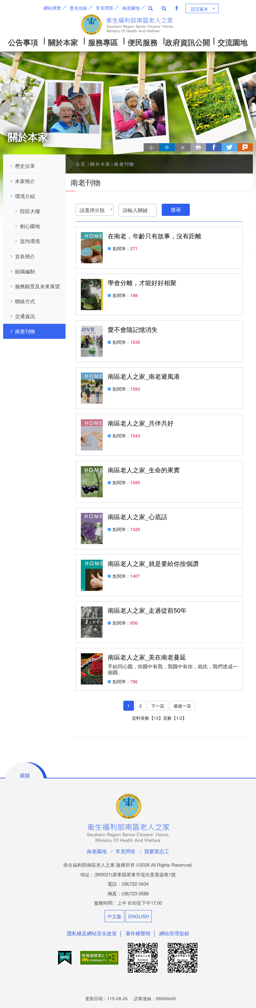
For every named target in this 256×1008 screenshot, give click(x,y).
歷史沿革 (25, 165)
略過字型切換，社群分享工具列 (146, 141)
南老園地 (131, 8)
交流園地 (233, 42)
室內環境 (30, 241)
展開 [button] (25, 775)
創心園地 (30, 226)
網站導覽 (52, 8)
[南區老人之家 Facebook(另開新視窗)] (143, 957)
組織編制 (25, 271)
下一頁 (157, 706)
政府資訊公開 (187, 42)
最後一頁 (182, 706)
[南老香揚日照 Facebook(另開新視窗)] (182, 957)
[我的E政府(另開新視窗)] (65, 957)
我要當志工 (156, 851)
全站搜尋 (150, 8)
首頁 (81, 164)
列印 (198, 147)
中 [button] (167, 147)
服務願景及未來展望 (37, 286)
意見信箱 (78, 8)
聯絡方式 (25, 301)
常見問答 (104, 8)
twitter (229, 147)
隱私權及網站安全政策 (92, 933)
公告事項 (23, 42)
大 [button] (182, 147)
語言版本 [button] (199, 9)
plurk (245, 147)
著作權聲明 (138, 933)
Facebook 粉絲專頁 (176, 8)
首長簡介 (25, 256)
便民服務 (143, 42)
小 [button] (151, 147)
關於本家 (63, 42)
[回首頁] (128, 24)
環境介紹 (25, 196)
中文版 (114, 916)
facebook (214, 147)
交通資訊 (25, 316)
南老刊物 (25, 331)
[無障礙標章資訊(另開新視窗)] (100, 957)
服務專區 (103, 42)
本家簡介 (25, 181)
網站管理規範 (174, 933)
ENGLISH (138, 916)
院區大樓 (30, 211)
